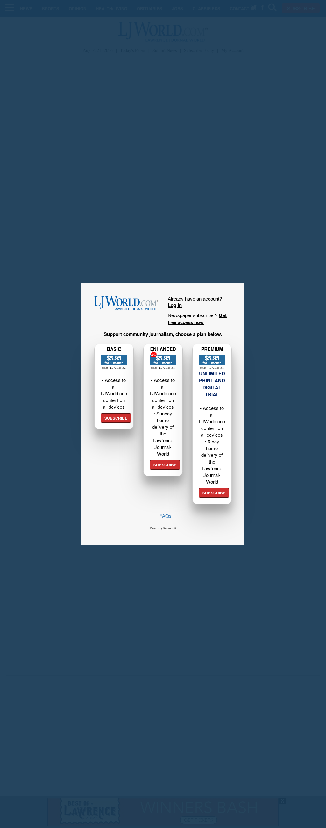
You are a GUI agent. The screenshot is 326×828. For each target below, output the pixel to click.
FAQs (165, 515)
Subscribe (115, 418)
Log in (175, 304)
